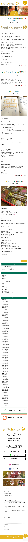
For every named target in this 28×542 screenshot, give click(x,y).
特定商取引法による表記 (8, 533)
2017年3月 (4, 339)
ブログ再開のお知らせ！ (7, 266)
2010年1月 (4, 405)
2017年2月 (4, 341)
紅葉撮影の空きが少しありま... (8, 268)
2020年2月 (4, 310)
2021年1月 (4, 304)
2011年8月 (4, 374)
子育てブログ (4, 284)
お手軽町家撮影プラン (9, 493)
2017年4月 (4, 338)
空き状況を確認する (14, 458)
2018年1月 (4, 323)
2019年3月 (4, 315)
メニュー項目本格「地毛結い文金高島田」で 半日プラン (14, 503)
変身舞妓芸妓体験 (5, 291)
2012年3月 (4, 363)
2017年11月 (4, 326)
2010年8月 (4, 393)
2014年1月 (4, 349)
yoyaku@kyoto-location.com (6, 56)
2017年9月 (4, 330)
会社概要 (6, 524)
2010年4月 (4, 400)
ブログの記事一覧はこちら (6, 83)
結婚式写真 (4, 278)
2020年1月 (4, 312)
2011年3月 (4, 382)
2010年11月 (4, 389)
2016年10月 (4, 347)
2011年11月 (4, 370)
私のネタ (3, 286)
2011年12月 (4, 368)
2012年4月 (4, 362)
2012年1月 (4, 366)
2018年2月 (4, 322)
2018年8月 (4, 318)
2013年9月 (4, 352)
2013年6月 (4, 357)
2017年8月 (4, 331)
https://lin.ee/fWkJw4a (5, 53)
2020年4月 (4, 307)
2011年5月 (4, 379)
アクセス (6, 522)
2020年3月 (4, 309)
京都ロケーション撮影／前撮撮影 (19, 256)
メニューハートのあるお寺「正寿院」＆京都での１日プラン (14, 511)
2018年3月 (4, 320)
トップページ (6, 488)
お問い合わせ (6, 529)
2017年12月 (4, 325)
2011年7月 (4, 376)
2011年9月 (4, 373)
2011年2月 (4, 384)
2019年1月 (4, 317)
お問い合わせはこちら (14, 451)
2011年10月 (4, 371)
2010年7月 (4, 395)
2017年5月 (4, 336)
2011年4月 (4, 381)
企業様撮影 (4, 275)
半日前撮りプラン (8, 495)
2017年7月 (4, 333)
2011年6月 (4, 378)
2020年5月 (4, 306)
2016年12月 (4, 344)
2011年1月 (4, 386)
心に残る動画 (4, 289)
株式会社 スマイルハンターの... (8, 269)
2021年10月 (4, 301)
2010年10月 (4, 390)
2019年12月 (4, 314)
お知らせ (24, 65)
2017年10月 (4, 328)
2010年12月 (4, 387)
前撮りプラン (6, 491)
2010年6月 (4, 397)
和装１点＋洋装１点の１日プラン (11, 500)
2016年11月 (4, 346)
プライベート (4, 294)
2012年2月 (4, 365)
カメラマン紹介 (7, 517)
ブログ (5, 526)
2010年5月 (4, 398)
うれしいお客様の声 (6, 281)
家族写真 (24, 175)
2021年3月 (4, 303)
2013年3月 (4, 360)
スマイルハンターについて (9, 520)
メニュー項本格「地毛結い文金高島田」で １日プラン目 (14, 507)
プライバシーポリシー (19, 533)
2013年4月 (4, 358)
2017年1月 (4, 342)
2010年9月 (4, 392)
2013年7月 (4, 355)
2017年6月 (4, 334)
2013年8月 (4, 354)
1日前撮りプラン (8, 498)
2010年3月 (4, 401)
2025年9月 (4, 299)
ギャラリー (6, 515)
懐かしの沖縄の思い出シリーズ (8, 292)
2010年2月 (4, 403)
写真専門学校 (4, 287)
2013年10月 (4, 350)
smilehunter (18, 65)
